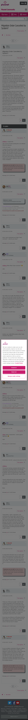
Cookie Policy (19, 363)
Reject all (14, 372)
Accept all (14, 367)
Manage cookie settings (14, 376)
